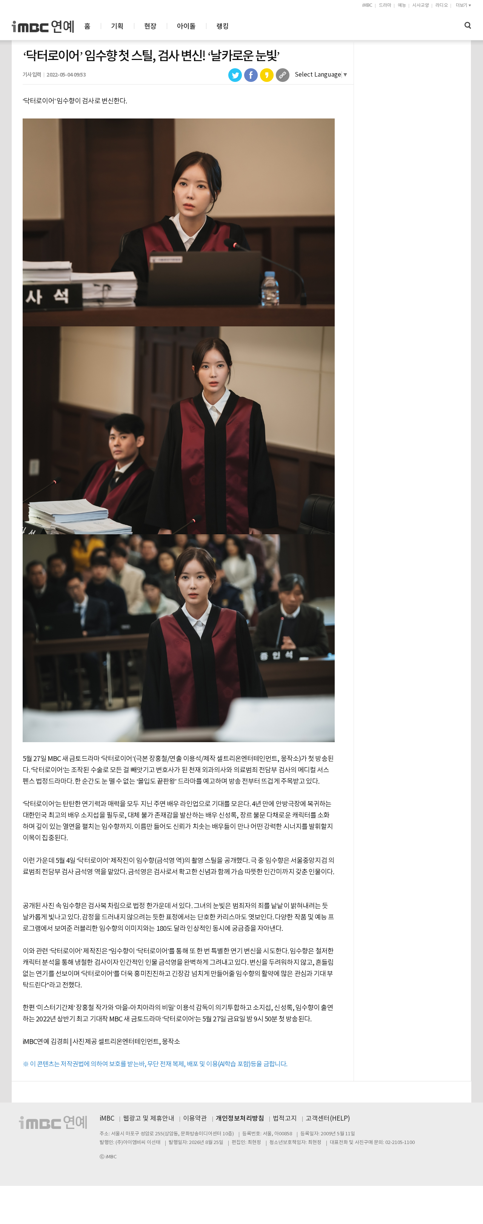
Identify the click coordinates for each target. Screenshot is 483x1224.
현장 (150, 27)
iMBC (367, 5)
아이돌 (186, 27)
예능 (402, 5)
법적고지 (285, 1119)
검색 (468, 25)
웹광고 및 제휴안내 (148, 1119)
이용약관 (195, 1119)
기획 (117, 27)
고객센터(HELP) (328, 1119)
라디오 (441, 5)
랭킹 (222, 27)
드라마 (385, 5)
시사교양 (420, 5)
